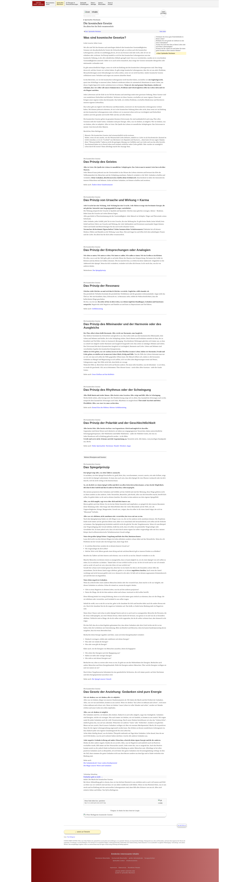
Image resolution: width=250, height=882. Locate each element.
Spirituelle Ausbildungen (84, 3)
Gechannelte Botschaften (119, 858)
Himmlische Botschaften (102, 858)
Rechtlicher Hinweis (134, 867)
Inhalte (95, 12)
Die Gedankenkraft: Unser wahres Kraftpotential (100, 763)
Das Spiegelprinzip (99, 270)
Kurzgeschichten (150, 858)
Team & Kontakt (110, 3)
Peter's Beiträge (93, 3)
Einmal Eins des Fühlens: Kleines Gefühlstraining (109, 407)
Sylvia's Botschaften (102, 3)
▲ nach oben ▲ (182, 825)
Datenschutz (122, 867)
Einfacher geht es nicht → (93, 777)
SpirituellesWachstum (60, 3)
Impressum (113, 867)
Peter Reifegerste (71, 837)
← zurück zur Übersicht (82, 832)
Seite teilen (163, 31)
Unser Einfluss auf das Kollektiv (103, 374)
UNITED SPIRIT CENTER (38, 3)
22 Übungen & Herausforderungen (72, 3)
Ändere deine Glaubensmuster (102, 185)
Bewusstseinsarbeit (50, 3)
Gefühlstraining (97, 309)
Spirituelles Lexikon (119, 860)
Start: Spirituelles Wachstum (93, 31)
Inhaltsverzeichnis (131, 860)
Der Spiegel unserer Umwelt (101, 679)
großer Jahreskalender (136, 858)
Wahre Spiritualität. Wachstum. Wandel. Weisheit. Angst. (111, 446)
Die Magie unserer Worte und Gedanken (97, 766)
